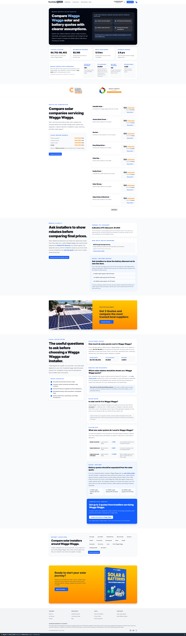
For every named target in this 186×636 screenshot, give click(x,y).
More (90, 2)
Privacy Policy (97, 616)
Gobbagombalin (93, 547)
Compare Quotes (105, 322)
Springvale (92, 544)
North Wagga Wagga (118, 544)
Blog (72, 618)
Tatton (116, 540)
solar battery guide (129, 473)
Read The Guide (60, 589)
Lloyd (108, 544)
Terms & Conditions (98, 614)
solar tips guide (68, 250)
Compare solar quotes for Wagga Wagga (101, 517)
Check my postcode (94, 552)
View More (114, 209)
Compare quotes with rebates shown (59, 257)
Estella (123, 540)
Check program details (98, 251)
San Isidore (103, 547)
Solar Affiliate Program (122, 616)
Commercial (76, 2)
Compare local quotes (55, 154)
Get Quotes (130, 2)
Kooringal (91, 536)
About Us (51, 614)
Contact (51, 618)
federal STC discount (63, 245)
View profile (130, 112)
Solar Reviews (84, 2)
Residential (67, 2)
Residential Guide (75, 614)
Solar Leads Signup (121, 614)
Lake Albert (100, 536)
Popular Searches (98, 618)
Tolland (91, 540)
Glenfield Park (109, 536)
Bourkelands (109, 540)
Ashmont (129, 536)
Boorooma (100, 544)
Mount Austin (120, 536)
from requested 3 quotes (24, 634)
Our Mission (51, 616)
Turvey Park (99, 540)
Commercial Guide (75, 616)
